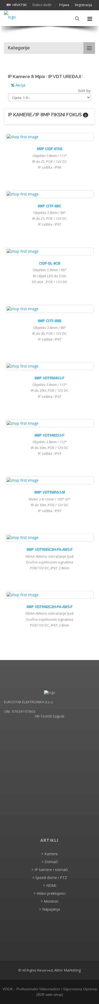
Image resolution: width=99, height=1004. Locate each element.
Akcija (19, 85)
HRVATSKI (19, 5)
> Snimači (49, 861)
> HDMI (49, 885)
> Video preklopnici (49, 893)
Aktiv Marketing (67, 970)
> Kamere (49, 853)
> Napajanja (49, 909)
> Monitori (49, 901)
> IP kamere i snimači (49, 869)
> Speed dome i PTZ (49, 877)
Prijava (64, 5)
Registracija (83, 5)
